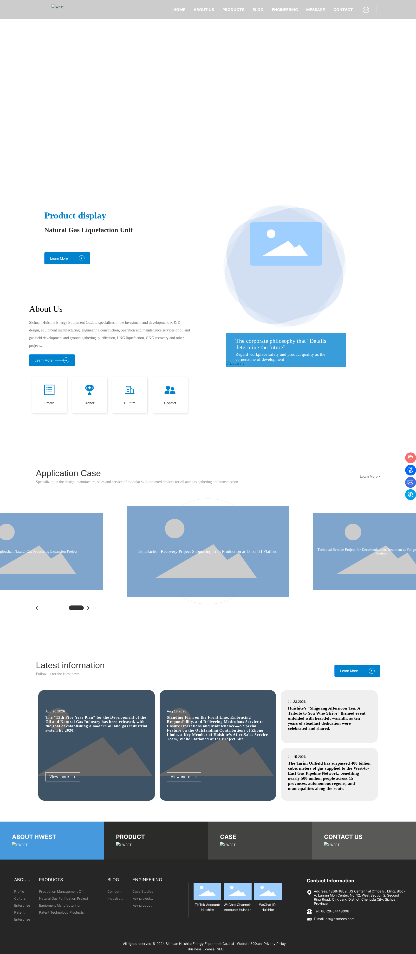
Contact (170, 410)
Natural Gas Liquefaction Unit (88, 230)
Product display (75, 215)
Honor (89, 410)
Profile (49, 410)
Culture (129, 410)
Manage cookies (187, 942)
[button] (404, 94)
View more (59, 783)
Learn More (369, 484)
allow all (229, 942)
